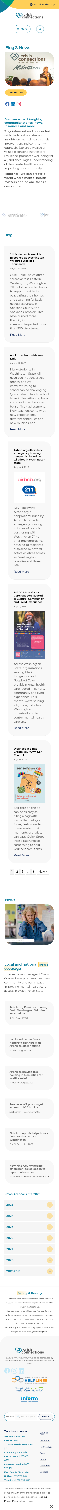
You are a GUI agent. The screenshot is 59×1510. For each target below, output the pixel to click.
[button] (40, 29)
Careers (43, 1453)
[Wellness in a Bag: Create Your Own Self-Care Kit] (29, 783)
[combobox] (26, 1417)
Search (10, 1416)
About (43, 1459)
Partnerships (46, 1447)
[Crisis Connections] (29, 17)
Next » (43, 871)
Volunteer (45, 1440)
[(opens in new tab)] (29, 1380)
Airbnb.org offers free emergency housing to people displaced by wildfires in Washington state (29, 456)
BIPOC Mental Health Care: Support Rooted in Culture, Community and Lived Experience (29, 597)
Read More (17, 334)
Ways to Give (44, 1433)
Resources (45, 1465)
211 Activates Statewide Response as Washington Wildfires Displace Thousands (27, 259)
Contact (44, 1472)
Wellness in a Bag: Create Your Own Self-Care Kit (29, 752)
